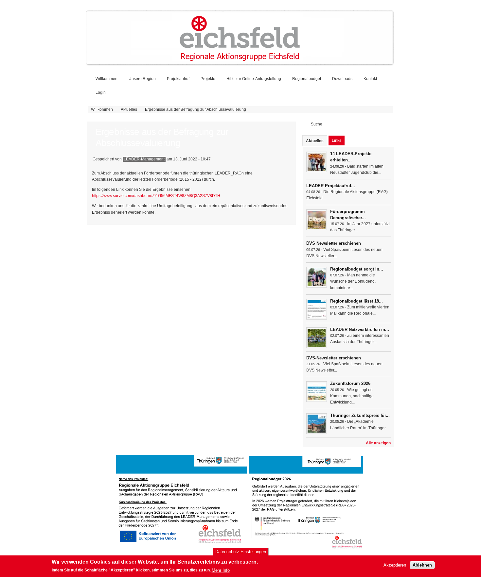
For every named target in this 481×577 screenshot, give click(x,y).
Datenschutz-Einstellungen (240, 551)
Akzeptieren (394, 565)
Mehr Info (221, 570)
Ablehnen (422, 565)
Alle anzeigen (378, 443)
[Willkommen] (240, 63)
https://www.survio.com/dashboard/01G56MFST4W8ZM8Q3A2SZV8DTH (156, 195)
